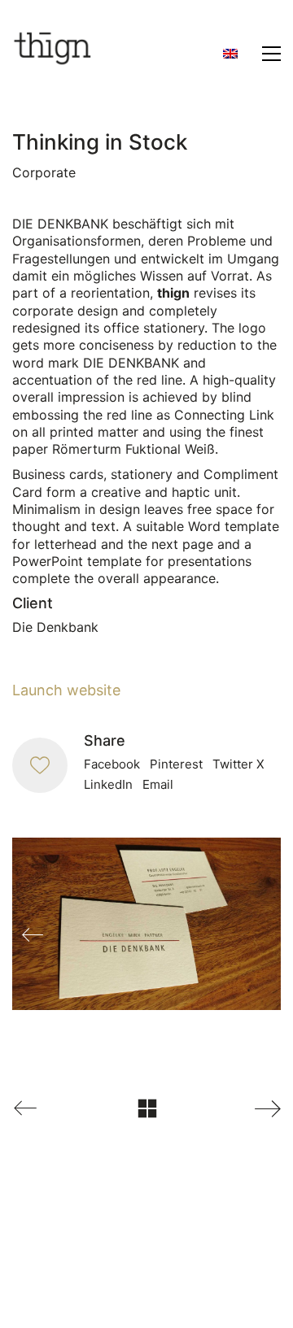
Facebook (112, 764)
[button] (271, 53)
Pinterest (176, 764)
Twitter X (238, 764)
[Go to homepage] (53, 53)
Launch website (66, 690)
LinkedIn (108, 784)
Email (157, 784)
